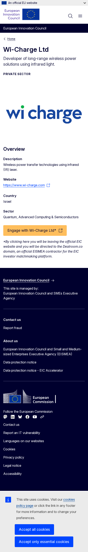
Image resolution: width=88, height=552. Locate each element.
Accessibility (12, 474)
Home (11, 38)
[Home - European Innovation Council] (21, 14)
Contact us (11, 425)
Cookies (9, 449)
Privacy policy (13, 457)
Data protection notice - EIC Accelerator (33, 370)
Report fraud (12, 328)
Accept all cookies (34, 529)
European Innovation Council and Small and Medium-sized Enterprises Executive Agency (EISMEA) (42, 351)
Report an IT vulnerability (21, 433)
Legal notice (12, 465)
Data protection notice (19, 362)
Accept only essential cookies (44, 542)
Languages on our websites (23, 441)
